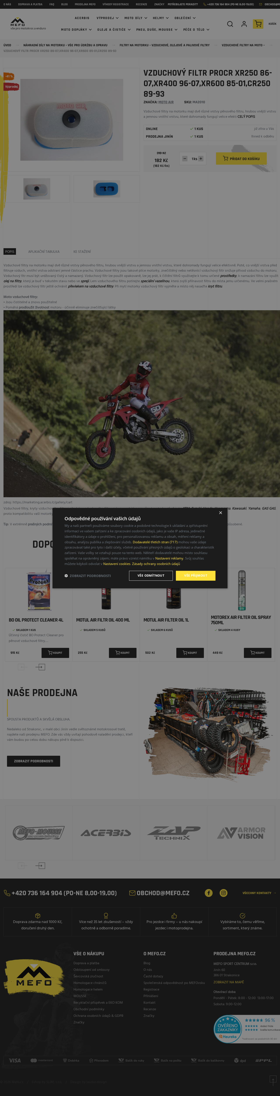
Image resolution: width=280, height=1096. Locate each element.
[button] (88, 575)
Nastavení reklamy (169, 558)
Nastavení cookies (116, 563)
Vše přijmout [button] (195, 575)
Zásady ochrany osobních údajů (156, 563)
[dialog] (140, 548)
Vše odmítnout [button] (151, 575)
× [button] (220, 513)
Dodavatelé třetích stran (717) (155, 542)
